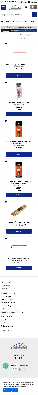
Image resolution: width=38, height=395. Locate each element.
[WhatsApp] (22, 358)
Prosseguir (7, 390)
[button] (16, 14)
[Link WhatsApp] (6, 366)
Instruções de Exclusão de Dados (12, 312)
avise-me (19, 231)
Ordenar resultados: (25, 35)
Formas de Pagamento (8, 306)
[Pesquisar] (34, 14)
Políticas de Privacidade (9, 309)
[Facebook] (15, 358)
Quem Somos (5, 285)
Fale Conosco (5, 323)
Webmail (4, 288)
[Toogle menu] (3, 7)
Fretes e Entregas (7, 299)
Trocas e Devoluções (8, 302)
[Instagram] (19, 358)
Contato (4, 320)
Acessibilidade (9, 1)
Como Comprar (6, 296)
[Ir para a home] (19, 346)
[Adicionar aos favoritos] (6, 43)
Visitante (25, 2)
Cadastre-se (33, 2)
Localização (6, 330)
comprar (19, 75)
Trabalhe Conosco (7, 326)
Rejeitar (14, 390)
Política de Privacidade (20, 386)
